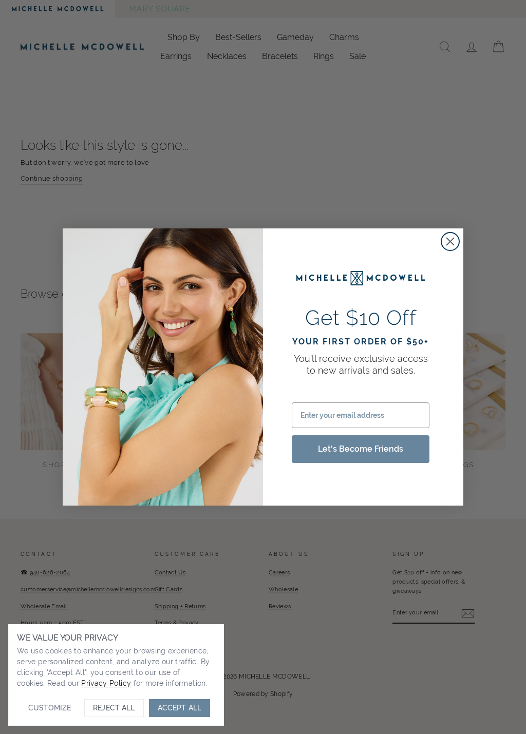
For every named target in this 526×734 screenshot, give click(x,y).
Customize (49, 708)
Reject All (114, 708)
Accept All (179, 708)
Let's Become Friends (360, 449)
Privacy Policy (106, 683)
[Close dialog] (450, 241)
